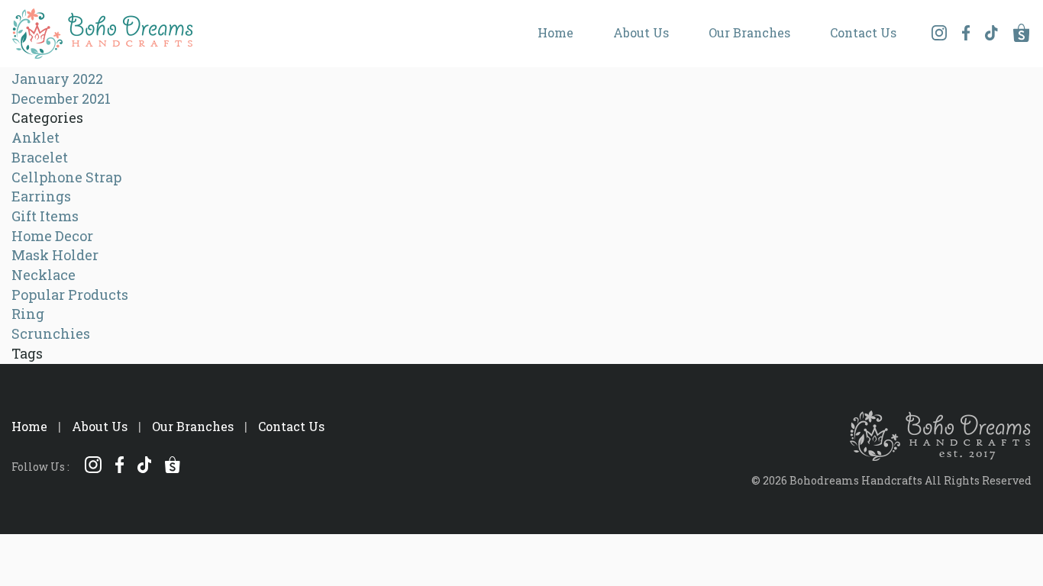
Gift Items (45, 216)
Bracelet (39, 157)
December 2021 (61, 98)
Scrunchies (50, 333)
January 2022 (57, 78)
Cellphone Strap (66, 177)
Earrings (41, 196)
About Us (641, 33)
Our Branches (749, 33)
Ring (27, 313)
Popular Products (69, 294)
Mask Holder (54, 255)
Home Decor (52, 236)
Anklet (35, 137)
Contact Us (863, 33)
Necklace (43, 275)
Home (555, 33)
